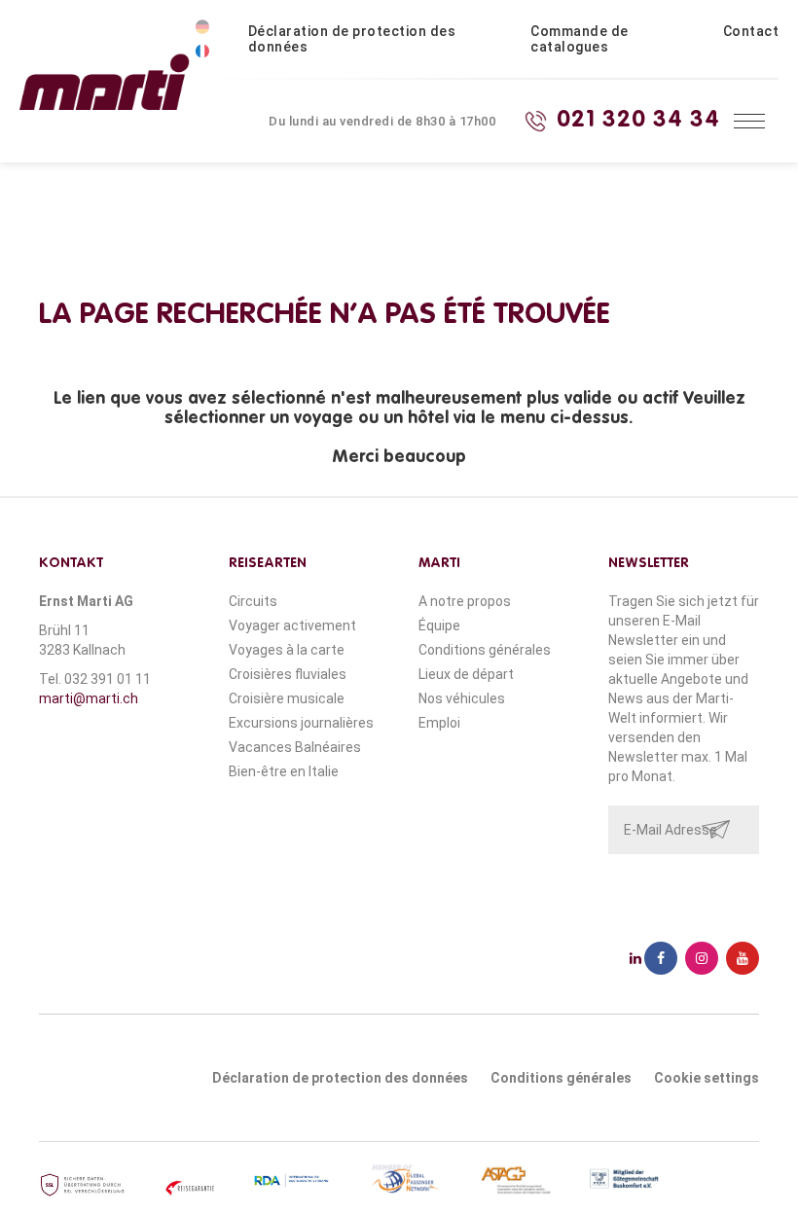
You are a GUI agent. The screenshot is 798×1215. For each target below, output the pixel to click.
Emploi (439, 723)
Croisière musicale (287, 698)
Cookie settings (706, 1078)
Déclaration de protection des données (352, 38)
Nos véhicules (461, 698)
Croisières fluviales (287, 674)
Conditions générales (484, 650)
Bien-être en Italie (284, 771)
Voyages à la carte (287, 650)
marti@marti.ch (88, 698)
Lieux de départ (466, 674)
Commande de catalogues (579, 38)
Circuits (253, 601)
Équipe (439, 625)
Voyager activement (292, 625)
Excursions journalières (301, 723)
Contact (751, 31)
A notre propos (464, 601)
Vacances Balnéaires (295, 747)
